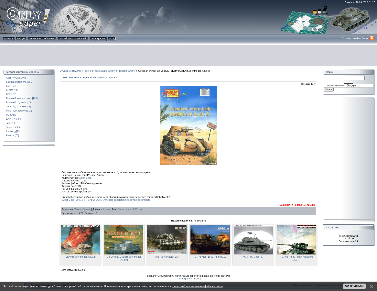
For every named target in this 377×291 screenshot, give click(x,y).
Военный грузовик (16, 102)
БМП (8, 86)
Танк (8, 123)
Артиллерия (13, 77)
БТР (8, 94)
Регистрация (98, 38)
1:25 (135, 209)
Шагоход (11, 131)
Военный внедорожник (19, 98)
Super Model (85, 178)
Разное (10, 135)
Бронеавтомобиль (16, 82)
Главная (8, 38)
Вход (111, 38)
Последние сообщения (42, 38)
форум (21, 38)
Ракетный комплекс (17, 110)
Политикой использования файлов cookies (197, 286)
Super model (125, 209)
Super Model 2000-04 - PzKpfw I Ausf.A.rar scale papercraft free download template (105, 200)
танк (141, 209)
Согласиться (354, 286)
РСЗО (9, 114)
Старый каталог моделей (73, 38)
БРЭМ (9, 90)
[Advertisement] (188, 55)
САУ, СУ (10, 119)
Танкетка (11, 127)
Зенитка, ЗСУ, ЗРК (16, 106)
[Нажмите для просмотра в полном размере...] (188, 164)
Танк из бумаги (82, 209)
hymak (106, 209)
